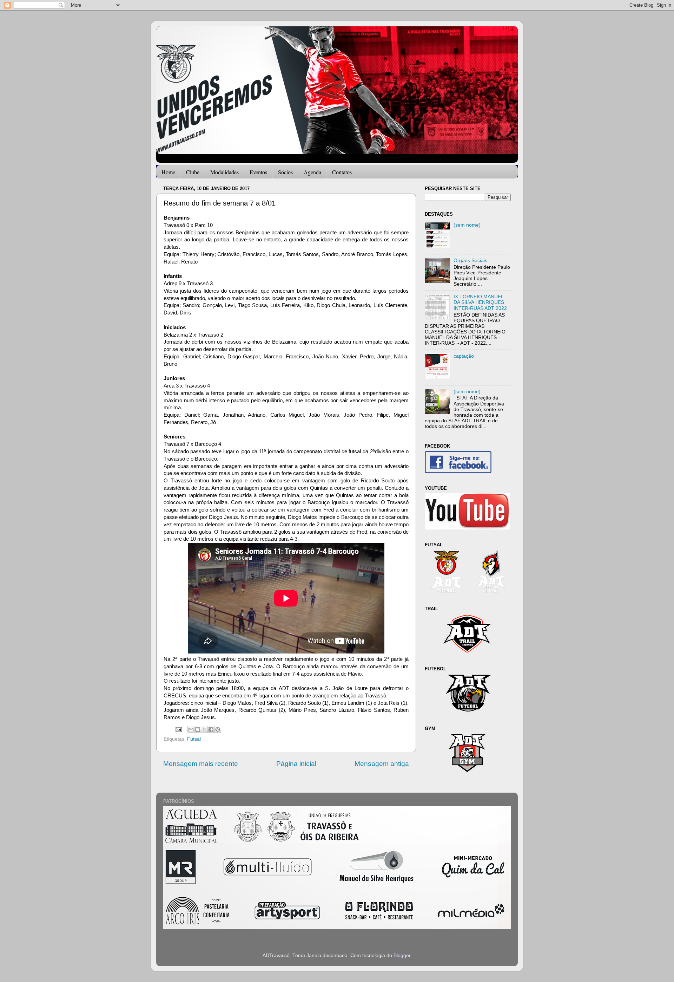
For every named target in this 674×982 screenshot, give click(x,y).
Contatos (342, 172)
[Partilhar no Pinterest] (217, 729)
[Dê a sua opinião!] (197, 729)
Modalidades (224, 172)
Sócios (285, 172)
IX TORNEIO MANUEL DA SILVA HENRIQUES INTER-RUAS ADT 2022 (480, 302)
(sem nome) (467, 225)
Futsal (194, 739)
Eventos (258, 172)
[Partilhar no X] (204, 729)
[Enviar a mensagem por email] (190, 729)
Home (168, 172)
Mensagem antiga (382, 763)
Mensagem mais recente (200, 763)
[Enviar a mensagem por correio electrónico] (178, 729)
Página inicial (296, 763)
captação (464, 356)
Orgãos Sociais (470, 260)
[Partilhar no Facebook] (210, 729)
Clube (192, 172)
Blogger (402, 955)
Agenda (312, 172)
